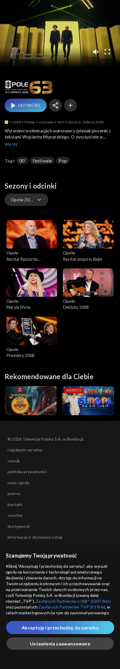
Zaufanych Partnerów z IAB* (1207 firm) (73, 601)
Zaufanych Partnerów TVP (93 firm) (71, 606)
